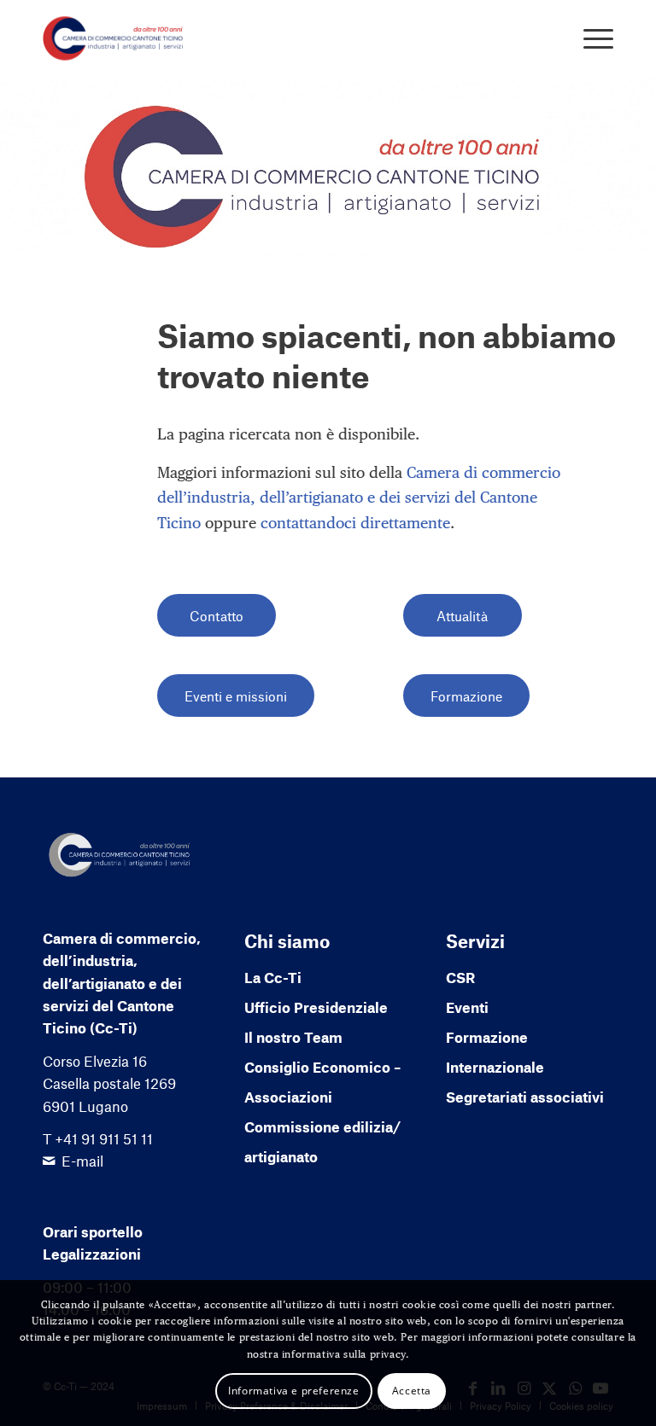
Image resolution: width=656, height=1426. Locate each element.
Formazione (487, 1036)
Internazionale (495, 1066)
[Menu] (589, 38)
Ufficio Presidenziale (316, 1007)
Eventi (467, 1007)
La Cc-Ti (273, 977)
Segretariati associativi (525, 1096)
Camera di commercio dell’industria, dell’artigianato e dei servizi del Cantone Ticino (358, 497)
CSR (460, 977)
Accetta (411, 1390)
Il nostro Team (293, 1036)
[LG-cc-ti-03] (113, 38)
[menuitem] (589, 38)
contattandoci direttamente (355, 523)
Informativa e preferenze (293, 1390)
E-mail (82, 1160)
